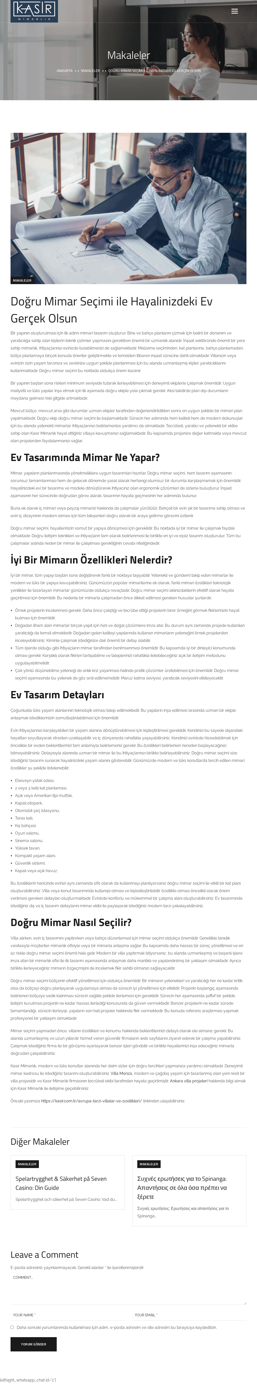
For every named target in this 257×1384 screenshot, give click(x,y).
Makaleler (90, 70)
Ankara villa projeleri (189, 1081)
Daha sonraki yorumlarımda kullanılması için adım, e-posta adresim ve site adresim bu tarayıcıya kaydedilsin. (117, 1327)
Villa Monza (121, 1073)
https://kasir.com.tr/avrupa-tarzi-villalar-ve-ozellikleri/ (91, 1101)
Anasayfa (65, 70)
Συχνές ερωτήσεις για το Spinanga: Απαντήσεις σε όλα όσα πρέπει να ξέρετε (182, 1187)
